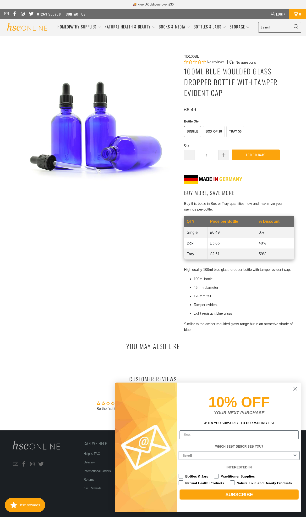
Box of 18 (214, 131)
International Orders (97, 471)
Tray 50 (235, 131)
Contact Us (76, 14)
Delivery (89, 462)
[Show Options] (295, 455)
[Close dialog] (295, 388)
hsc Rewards (93, 488)
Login (281, 14)
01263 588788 (49, 14)
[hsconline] (27, 27)
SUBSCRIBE (239, 494)
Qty (186, 145)
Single (192, 131)
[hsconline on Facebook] (14, 14)
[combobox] (238, 455)
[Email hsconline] (6, 14)
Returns (89, 479)
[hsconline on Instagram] (22, 14)
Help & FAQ (92, 454)
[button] (79, 27)
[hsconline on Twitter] (30, 14)
